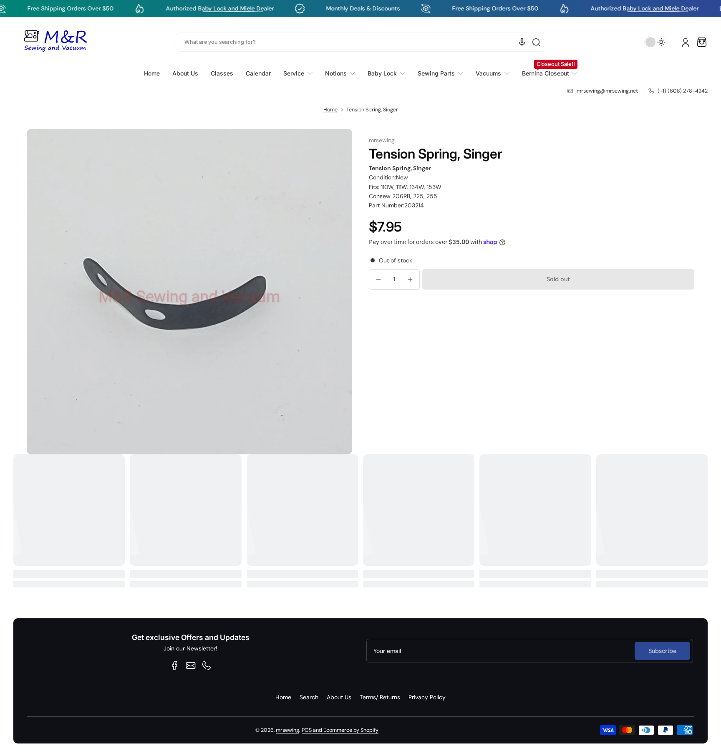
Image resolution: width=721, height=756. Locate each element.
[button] (702, 42)
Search (309, 697)
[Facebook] (175, 665)
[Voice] (522, 42)
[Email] (191, 665)
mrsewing (287, 730)
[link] (298, 73)
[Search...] (536, 42)
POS (307, 730)
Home (330, 109)
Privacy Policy (427, 697)
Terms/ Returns (380, 697)
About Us (339, 697)
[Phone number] (207, 665)
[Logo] (55, 42)
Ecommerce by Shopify (350, 730)
